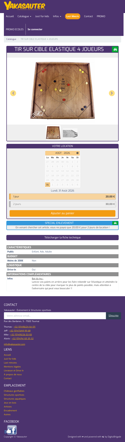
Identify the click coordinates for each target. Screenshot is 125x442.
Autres (7, 414)
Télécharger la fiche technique (62, 237)
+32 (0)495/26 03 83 (21, 334)
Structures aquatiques (15, 398)
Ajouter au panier (62, 213)
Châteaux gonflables (14, 391)
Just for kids (10, 358)
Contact (8, 378)
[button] (13, 90)
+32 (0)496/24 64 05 (24, 326)
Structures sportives (14, 395)
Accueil (7, 355)
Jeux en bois (10, 402)
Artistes (8, 406)
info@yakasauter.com (14, 344)
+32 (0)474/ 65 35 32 (23, 338)
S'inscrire (113, 315)
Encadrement (10, 410)
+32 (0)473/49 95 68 (19, 330)
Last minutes (10, 362)
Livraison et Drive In (14, 370)
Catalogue (11, 39)
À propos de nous (13, 374)
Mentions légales (12, 366)
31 (47, 184)
